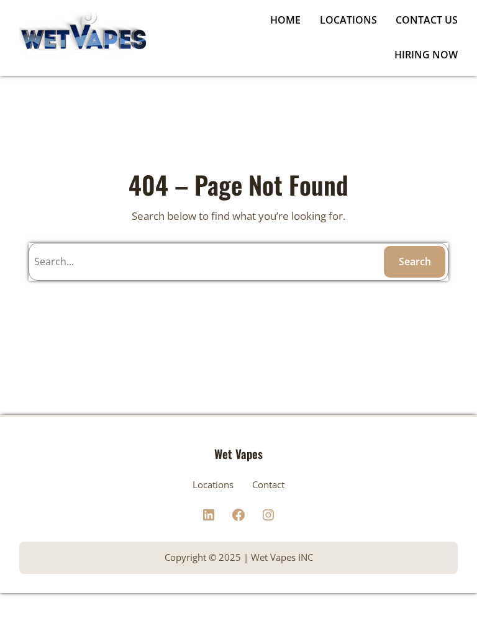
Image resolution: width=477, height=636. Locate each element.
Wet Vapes (238, 453)
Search (415, 261)
